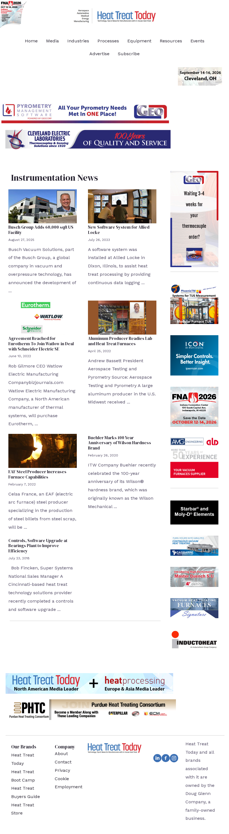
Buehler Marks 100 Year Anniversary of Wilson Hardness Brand (119, 443)
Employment (68, 786)
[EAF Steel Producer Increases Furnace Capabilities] (42, 450)
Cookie (62, 778)
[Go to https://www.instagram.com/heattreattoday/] (174, 759)
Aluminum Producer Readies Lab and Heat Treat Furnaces (120, 341)
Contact (63, 762)
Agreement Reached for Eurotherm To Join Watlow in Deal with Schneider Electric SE (41, 343)
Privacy (62, 770)
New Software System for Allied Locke (118, 229)
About (61, 753)
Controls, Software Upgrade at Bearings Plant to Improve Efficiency (37, 546)
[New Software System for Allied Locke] (122, 206)
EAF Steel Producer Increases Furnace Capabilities (37, 474)
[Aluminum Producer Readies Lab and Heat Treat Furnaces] (122, 317)
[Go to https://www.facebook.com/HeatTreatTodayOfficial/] (165, 759)
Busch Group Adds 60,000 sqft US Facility (40, 229)
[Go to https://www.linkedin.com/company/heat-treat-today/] (157, 759)
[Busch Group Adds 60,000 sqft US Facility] (42, 206)
